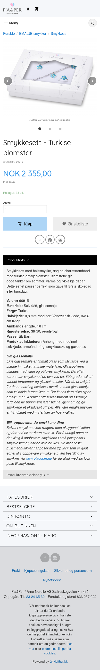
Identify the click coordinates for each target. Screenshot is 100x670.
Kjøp (28, 224)
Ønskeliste (77, 224)
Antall (7, 203)
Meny (13, 22)
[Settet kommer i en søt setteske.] (50, 77)
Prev (12, 80)
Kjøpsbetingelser (37, 570)
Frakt (16, 570)
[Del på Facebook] (39, 239)
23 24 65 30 (35, 596)
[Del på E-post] (60, 239)
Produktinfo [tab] (16, 260)
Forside (9, 33)
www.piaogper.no (39, 458)
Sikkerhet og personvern (73, 570)
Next (96, 80)
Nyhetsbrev (52, 579)
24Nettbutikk (59, 661)
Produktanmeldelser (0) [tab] (26, 475)
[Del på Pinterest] (50, 239)
